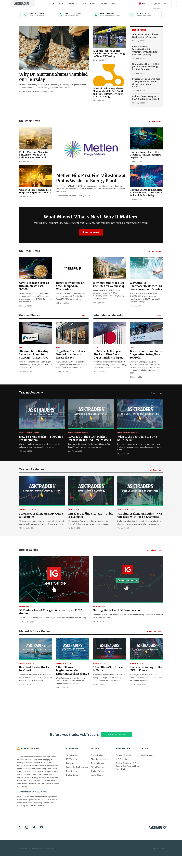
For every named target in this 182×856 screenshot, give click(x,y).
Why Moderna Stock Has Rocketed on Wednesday (145, 35)
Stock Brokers (72, 755)
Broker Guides (97, 775)
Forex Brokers (72, 763)
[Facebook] (19, 827)
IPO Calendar (121, 759)
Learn (84, 4)
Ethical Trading (97, 767)
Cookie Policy (37, 848)
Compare (103, 4)
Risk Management (98, 759)
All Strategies (156, 470)
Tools (92, 4)
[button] (142, 3)
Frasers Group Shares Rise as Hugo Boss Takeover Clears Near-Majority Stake (146, 83)
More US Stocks (156, 251)
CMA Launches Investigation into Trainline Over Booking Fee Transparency (144, 50)
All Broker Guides (155, 550)
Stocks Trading (97, 755)
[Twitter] (34, 827)
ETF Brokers (71, 759)
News (113, 4)
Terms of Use (28, 848)
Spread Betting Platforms (77, 767)
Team (121, 4)
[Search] (174, 3)
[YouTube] (41, 827)
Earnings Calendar (123, 755)
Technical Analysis (98, 763)
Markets (73, 4)
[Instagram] (26, 827)
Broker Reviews (72, 775)
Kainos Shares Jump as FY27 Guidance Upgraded (145, 97)
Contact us (20, 848)
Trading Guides (97, 771)
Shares (52, 4)
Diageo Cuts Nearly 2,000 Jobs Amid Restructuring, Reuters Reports (145, 66)
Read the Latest (91, 232)
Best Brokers (71, 771)
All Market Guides (155, 632)
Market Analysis (147, 755)
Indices (62, 4)
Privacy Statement (48, 848)
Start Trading (116, 734)
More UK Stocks (156, 121)
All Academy (157, 393)
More (85, 316)
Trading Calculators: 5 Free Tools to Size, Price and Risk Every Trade (127, 766)
